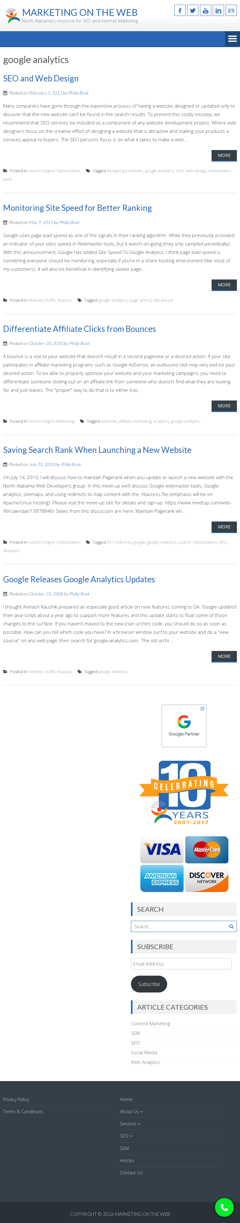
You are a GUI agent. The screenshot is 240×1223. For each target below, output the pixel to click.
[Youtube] (205, 10)
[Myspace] (231, 10)
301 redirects (119, 542)
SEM (135, 1033)
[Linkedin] (218, 10)
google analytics (159, 170)
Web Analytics (145, 1062)
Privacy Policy (16, 1099)
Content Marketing (150, 1023)
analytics (161, 421)
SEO (180, 170)
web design (196, 170)
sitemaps (11, 550)
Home (126, 1099)
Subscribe (149, 984)
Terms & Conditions (23, 1111)
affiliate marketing (135, 421)
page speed (140, 300)
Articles (127, 1160)
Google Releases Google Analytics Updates (79, 579)
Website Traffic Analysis (50, 300)
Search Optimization (197, 542)
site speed (162, 300)
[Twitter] (192, 10)
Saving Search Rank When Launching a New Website (97, 450)
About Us (129, 1111)
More (224, 155)
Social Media (144, 1052)
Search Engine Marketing (51, 421)
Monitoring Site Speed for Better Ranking (77, 208)
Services (128, 1124)
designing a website (125, 170)
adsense (109, 421)
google (139, 542)
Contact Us (131, 1173)
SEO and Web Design (41, 78)
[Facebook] (180, 10)
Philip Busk (78, 92)
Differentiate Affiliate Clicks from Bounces (79, 329)
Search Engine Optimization (54, 170)
